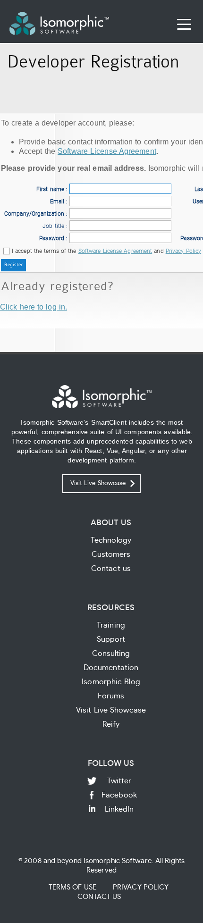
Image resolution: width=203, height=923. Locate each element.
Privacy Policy (183, 251)
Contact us (111, 568)
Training (111, 625)
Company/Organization (34, 213)
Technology (111, 540)
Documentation (111, 667)
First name (50, 189)
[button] (13, 265)
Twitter (119, 781)
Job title (53, 226)
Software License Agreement (107, 151)
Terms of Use (72, 887)
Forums (111, 696)
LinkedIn (119, 809)
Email (57, 201)
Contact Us (99, 896)
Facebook (119, 795)
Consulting (111, 653)
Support (111, 639)
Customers (111, 554)
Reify (111, 724)
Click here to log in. (33, 307)
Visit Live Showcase (98, 483)
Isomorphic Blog (111, 682)
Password (51, 238)
